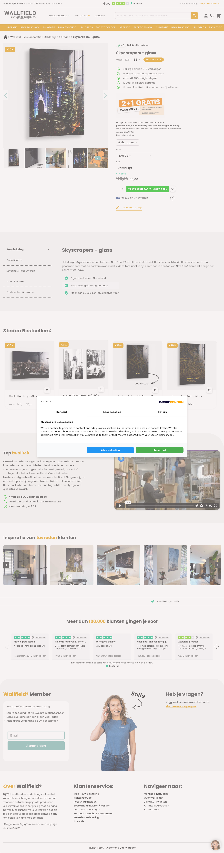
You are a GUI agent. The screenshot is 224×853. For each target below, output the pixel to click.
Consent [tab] (61, 412)
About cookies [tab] (112, 412)
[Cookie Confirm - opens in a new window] (171, 402)
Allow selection (110, 450)
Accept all (159, 450)
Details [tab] (162, 412)
